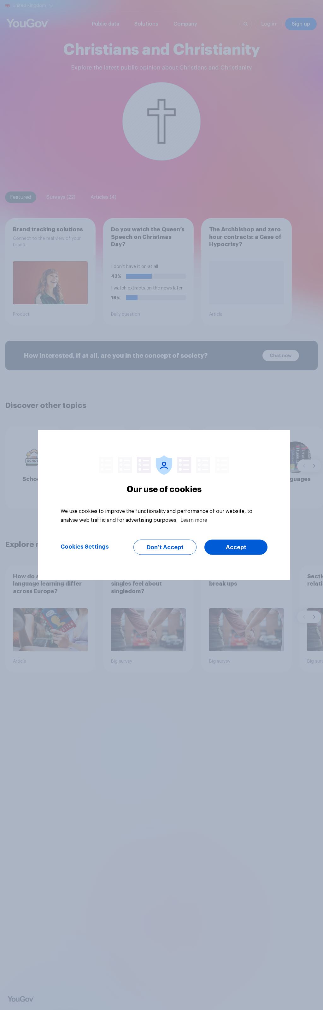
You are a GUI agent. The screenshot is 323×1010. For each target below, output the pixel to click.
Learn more (193, 520)
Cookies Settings (85, 547)
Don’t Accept (165, 547)
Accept (236, 547)
